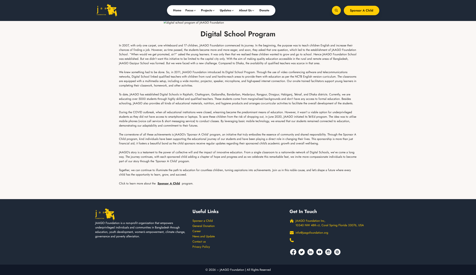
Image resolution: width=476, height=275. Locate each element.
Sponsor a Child (361, 10)
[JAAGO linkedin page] (311, 252)
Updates (225, 10)
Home (177, 10)
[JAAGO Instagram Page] (329, 252)
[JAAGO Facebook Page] (293, 252)
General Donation (203, 226)
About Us (245, 10)
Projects (206, 10)
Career (196, 231)
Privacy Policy (201, 247)
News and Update (203, 236)
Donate (264, 10)
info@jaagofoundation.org (311, 232)
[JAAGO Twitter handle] (302, 252)
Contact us (199, 241)
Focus (189, 10)
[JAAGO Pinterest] (338, 252)
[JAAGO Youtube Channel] (320, 252)
